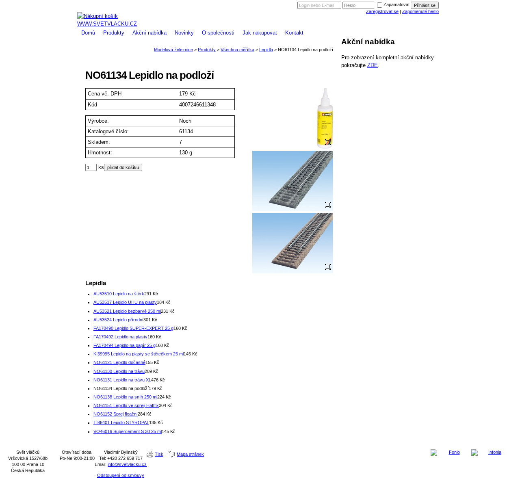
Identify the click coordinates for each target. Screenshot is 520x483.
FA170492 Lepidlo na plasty (120, 336)
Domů (88, 33)
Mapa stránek (190, 454)
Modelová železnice (260, 9)
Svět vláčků (260, 3)
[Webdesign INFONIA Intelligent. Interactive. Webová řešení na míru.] (491, 452)
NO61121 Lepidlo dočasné (119, 362)
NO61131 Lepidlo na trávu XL (122, 379)
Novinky (184, 33)
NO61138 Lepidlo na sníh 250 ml (125, 396)
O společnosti (218, 33)
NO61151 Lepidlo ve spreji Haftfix (126, 405)
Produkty (113, 33)
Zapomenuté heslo (420, 11)
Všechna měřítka (237, 49)
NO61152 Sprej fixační (115, 414)
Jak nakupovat (260, 33)
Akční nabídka (149, 33)
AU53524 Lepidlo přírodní (118, 319)
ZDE (372, 65)
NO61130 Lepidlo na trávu (119, 371)
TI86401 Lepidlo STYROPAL (121, 422)
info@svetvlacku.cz (127, 464)
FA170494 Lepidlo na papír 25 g (124, 345)
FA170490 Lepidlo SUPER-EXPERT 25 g (133, 328)
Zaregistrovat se (382, 11)
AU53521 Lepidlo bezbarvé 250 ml (127, 311)
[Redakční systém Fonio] (451, 452)
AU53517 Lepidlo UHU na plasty (125, 302)
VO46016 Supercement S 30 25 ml (127, 431)
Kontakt (294, 33)
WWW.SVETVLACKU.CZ (107, 24)
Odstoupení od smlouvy (120, 475)
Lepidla (266, 49)
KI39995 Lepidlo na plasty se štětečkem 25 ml (138, 353)
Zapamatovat (397, 4)
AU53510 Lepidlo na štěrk (118, 293)
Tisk (159, 454)
